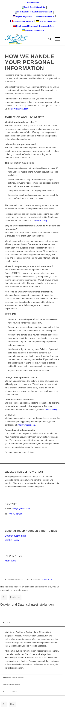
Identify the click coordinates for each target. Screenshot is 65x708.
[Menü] (55, 39)
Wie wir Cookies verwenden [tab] (13, 623)
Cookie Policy (51, 409)
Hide (12, 704)
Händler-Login (33, 2)
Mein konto (10, 560)
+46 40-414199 (15, 514)
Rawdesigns (47, 579)
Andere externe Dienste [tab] (11, 684)
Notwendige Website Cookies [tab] (13, 677)
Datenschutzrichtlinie (15, 535)
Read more (15, 597)
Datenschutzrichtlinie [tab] (10, 692)
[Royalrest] (27, 39)
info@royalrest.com (19, 109)
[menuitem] (33, 2)
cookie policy (41, 220)
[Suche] (48, 39)
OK (4, 597)
